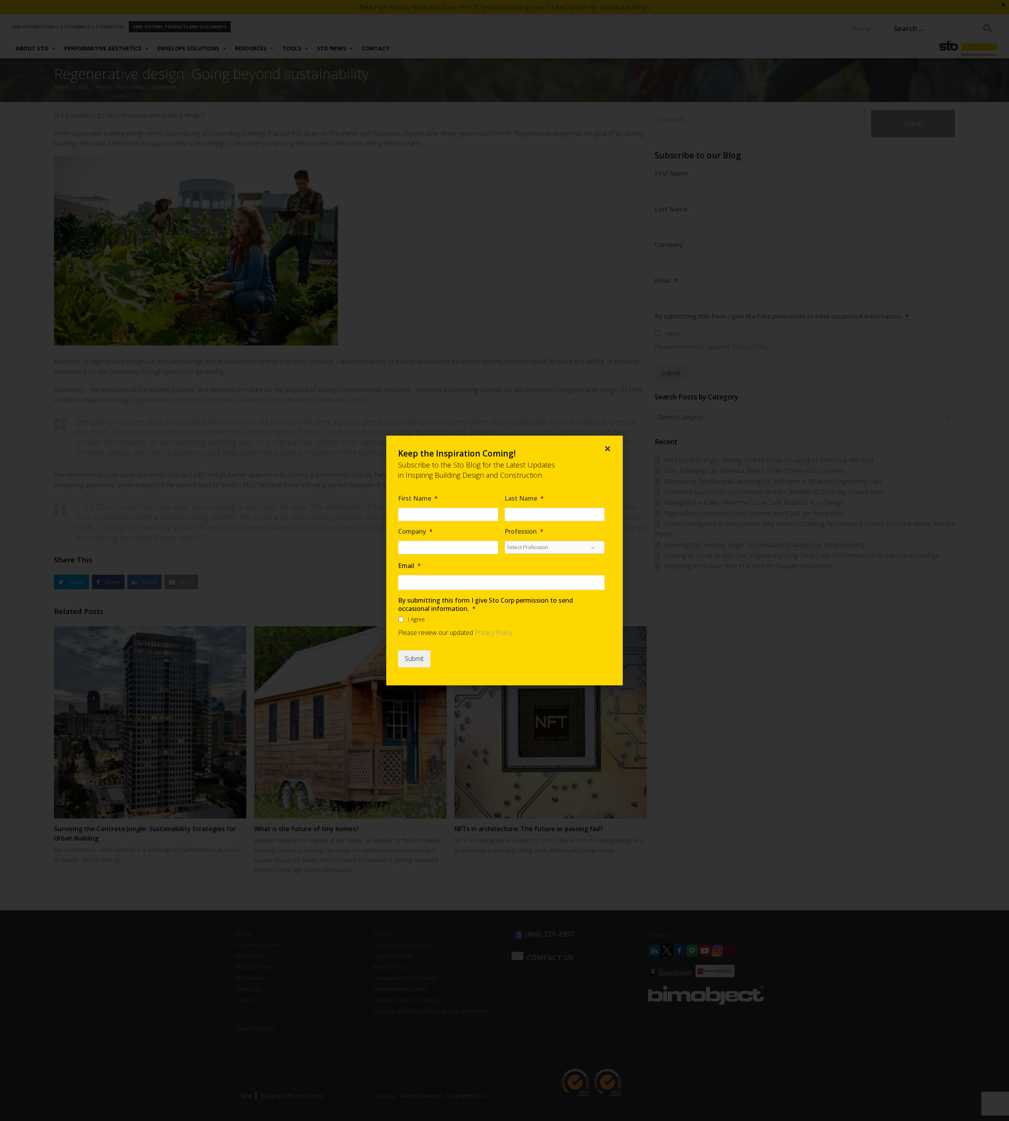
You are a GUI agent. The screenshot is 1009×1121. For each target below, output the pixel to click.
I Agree (416, 619)
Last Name (524, 498)
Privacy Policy (493, 632)
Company (415, 531)
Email (409, 566)
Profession (524, 531)
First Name (418, 498)
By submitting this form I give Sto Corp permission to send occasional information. (485, 604)
